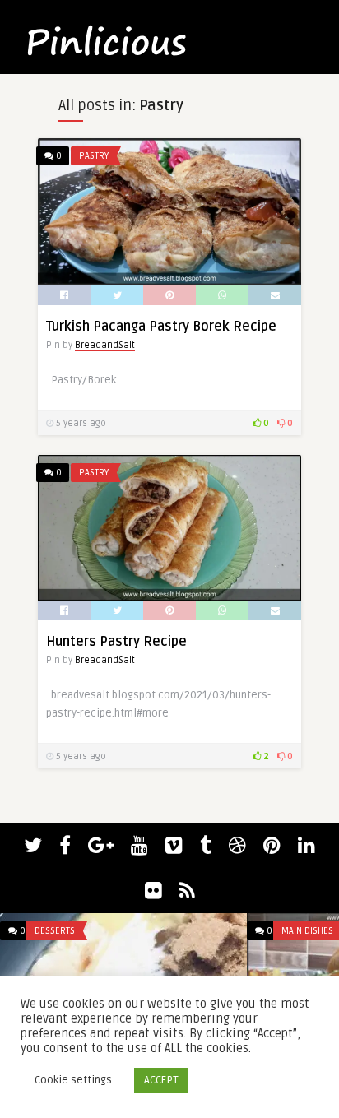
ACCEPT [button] (161, 1080)
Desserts (55, 930)
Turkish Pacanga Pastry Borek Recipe (161, 326)
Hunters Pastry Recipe (116, 641)
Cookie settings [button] (73, 1080)
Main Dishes (307, 930)
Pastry (94, 156)
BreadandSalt (105, 345)
